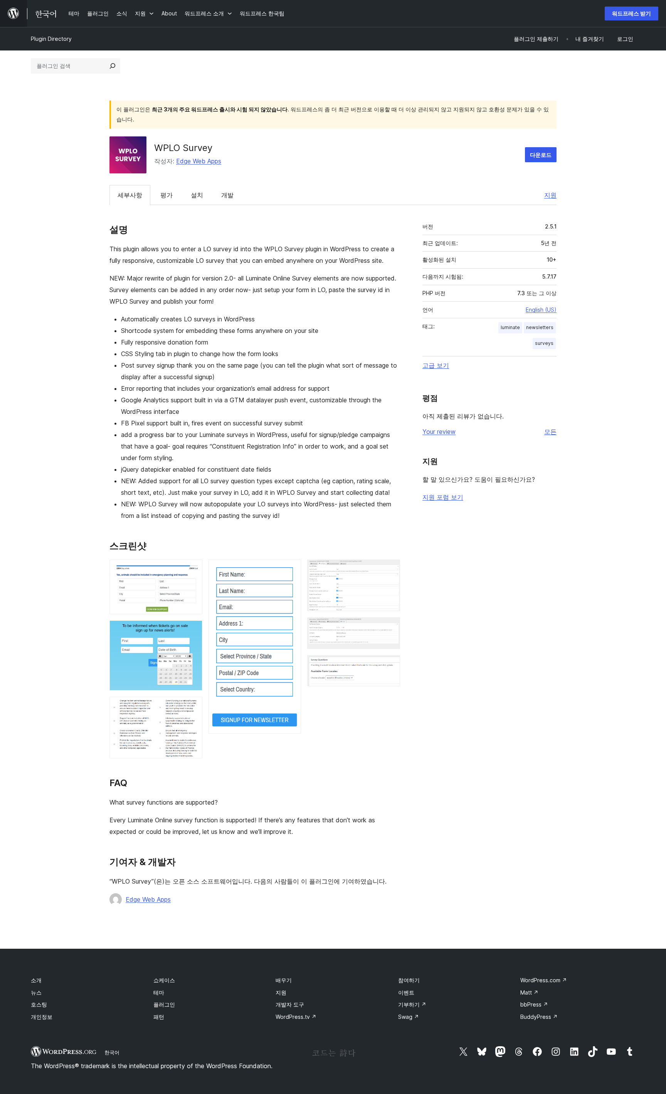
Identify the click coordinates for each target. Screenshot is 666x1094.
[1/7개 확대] (192, 570)
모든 (550, 431)
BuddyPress (539, 1016)
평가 (166, 195)
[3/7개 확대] (192, 707)
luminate (510, 327)
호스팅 (39, 1004)
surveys (544, 343)
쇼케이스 (164, 980)
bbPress (534, 1004)
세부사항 (130, 195)
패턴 (158, 1016)
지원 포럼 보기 (442, 497)
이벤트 (406, 992)
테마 (158, 992)
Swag (408, 1016)
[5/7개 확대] (390, 570)
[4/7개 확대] (290, 570)
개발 (227, 195)
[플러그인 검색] (112, 66)
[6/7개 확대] (390, 628)
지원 (550, 195)
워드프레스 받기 (631, 13)
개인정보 (41, 1016)
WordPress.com (543, 980)
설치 (197, 195)
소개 (36, 980)
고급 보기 (435, 365)
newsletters (539, 327)
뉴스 (36, 992)
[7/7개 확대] (390, 665)
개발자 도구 (290, 1004)
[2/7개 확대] (192, 631)
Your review (439, 431)
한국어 (111, 1052)
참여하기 (409, 980)
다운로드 (541, 154)
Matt (529, 992)
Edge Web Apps (198, 161)
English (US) (541, 309)
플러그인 (164, 1004)
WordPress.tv (296, 1016)
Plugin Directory (51, 38)
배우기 (284, 980)
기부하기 (412, 1004)
